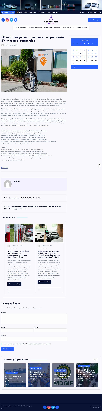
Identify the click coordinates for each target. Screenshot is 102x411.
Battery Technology (20, 27)
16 (96, 53)
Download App (94, 20)
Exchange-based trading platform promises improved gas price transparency (13, 376)
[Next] (97, 360)
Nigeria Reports (66, 27)
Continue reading (14, 284)
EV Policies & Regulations (52, 27)
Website (3, 335)
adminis (7, 384)
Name (3, 327)
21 (88, 57)
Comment (4, 312)
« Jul (73, 67)
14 (88, 53)
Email (37, 327)
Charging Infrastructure (35, 27)
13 (84, 53)
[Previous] (94, 360)
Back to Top (96, 407)
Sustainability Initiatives (80, 27)
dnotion (7, 45)
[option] (15, 375)
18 (77, 57)
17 (73, 57)
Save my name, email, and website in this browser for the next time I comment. (27, 344)
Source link (4, 168)
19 (80, 57)
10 (73, 53)
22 (92, 57)
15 (92, 53)
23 (96, 57)
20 (84, 57)
